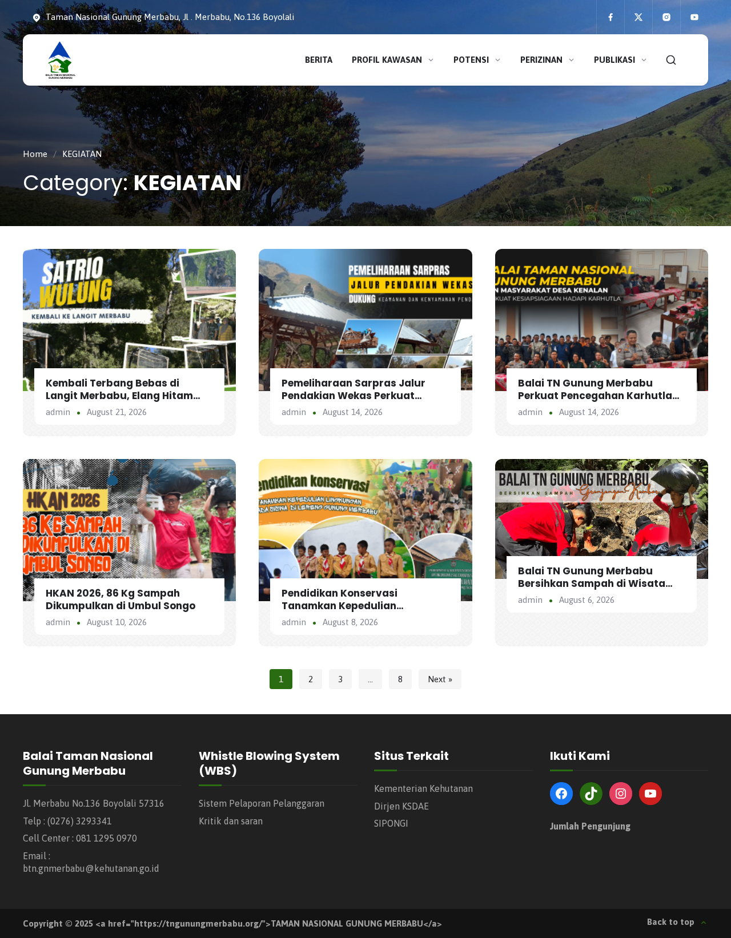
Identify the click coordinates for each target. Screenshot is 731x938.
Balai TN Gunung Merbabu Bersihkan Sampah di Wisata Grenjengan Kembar (591, 583)
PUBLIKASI (614, 60)
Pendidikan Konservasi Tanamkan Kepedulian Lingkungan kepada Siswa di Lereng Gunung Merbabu (354, 612)
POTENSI (471, 60)
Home (35, 154)
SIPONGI (391, 823)
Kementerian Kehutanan (423, 788)
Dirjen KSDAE (401, 806)
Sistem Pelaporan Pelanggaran (261, 803)
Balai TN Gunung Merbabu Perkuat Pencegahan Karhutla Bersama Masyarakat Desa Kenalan (595, 402)
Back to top (670, 922)
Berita (318, 60)
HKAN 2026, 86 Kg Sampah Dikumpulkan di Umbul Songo (120, 599)
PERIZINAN (541, 60)
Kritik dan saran (231, 821)
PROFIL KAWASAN (387, 60)
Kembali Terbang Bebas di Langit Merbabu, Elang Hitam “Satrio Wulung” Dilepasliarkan (126, 395)
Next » (440, 679)
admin (58, 412)
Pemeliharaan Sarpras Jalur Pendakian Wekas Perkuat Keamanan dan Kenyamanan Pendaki (355, 402)
